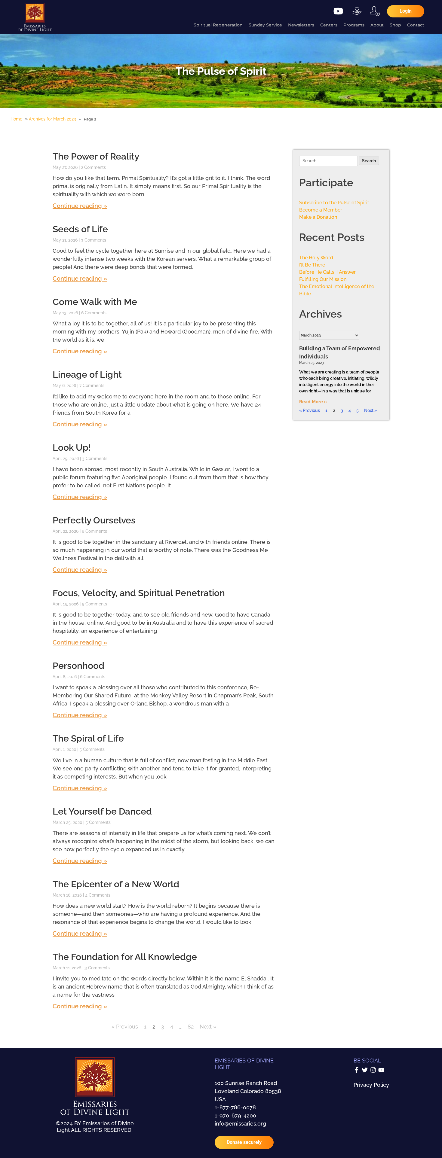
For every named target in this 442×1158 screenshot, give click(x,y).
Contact (415, 25)
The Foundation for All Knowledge (125, 957)
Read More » (313, 401)
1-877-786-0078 (235, 1107)
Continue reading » (80, 205)
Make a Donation (318, 217)
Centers (328, 25)
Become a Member (320, 210)
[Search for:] (329, 161)
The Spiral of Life (88, 738)
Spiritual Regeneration (218, 25)
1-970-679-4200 (235, 1115)
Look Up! (72, 447)
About (377, 25)
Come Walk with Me (95, 302)
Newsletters (301, 25)
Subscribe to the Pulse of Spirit (334, 203)
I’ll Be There (312, 265)
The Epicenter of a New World (116, 884)
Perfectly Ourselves (94, 520)
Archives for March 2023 (52, 119)
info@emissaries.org (240, 1123)
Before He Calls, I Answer (327, 272)
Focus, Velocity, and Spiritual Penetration (139, 593)
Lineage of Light (87, 374)
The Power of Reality (96, 156)
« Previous (125, 1026)
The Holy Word (316, 258)
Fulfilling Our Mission (322, 279)
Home (16, 119)
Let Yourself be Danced (102, 811)
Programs (353, 25)
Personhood (78, 665)
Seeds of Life (80, 229)
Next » (208, 1026)
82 (191, 1026)
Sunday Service (265, 25)
